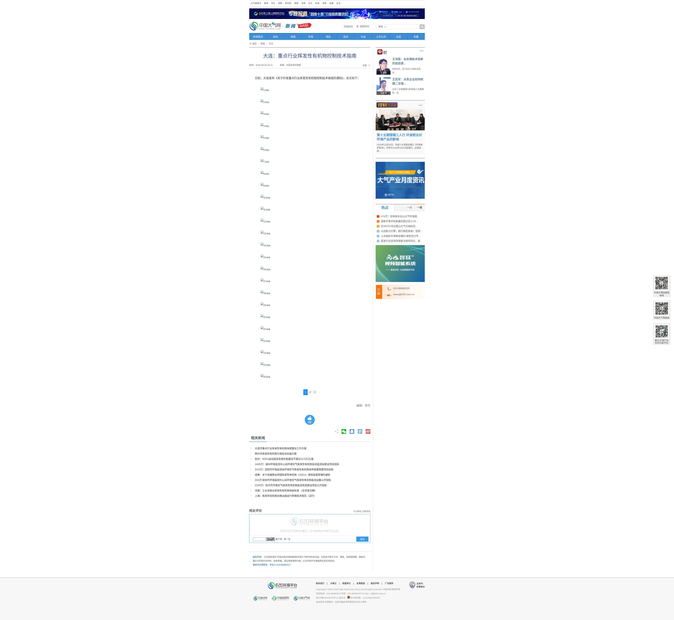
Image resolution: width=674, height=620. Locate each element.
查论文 (342, 598)
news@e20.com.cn (403, 294)
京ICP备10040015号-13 (327, 598)
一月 (409, 207)
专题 (416, 36)
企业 (338, 3)
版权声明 (375, 583)
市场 (310, 36)
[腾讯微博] (360, 430)
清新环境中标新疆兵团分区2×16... (399, 221)
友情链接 (360, 583)
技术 (345, 36)
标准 (317, 3)
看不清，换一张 (283, 539)
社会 (363, 36)
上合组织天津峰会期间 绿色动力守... (401, 236)
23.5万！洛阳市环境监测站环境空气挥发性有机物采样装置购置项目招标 (294, 469)
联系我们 (320, 583)
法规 (303, 3)
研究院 (288, 3)
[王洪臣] (383, 58)
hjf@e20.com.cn (378, 593)
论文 (310, 3)
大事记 (333, 583)
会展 (331, 3)
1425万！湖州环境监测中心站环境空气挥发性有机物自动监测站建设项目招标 (297, 464)
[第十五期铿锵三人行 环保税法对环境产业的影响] (400, 110)
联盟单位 (346, 583)
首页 (254, 44)
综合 (275, 36)
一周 (419, 207)
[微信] (344, 430)
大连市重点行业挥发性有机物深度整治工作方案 (280, 448)
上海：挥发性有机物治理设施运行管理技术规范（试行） (285, 495)
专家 (324, 3)
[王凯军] (383, 78)
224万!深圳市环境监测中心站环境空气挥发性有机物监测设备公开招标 (293, 480)
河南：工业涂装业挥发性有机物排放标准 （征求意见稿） (286, 490)
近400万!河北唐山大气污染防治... (399, 226)
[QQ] (352, 430)
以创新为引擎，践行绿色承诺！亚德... (401, 231)
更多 (421, 51)
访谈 (398, 36)
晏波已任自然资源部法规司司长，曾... (401, 240)
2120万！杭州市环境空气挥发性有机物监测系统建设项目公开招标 (291, 485)
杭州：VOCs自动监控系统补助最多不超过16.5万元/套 (284, 458)
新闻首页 (258, 36)
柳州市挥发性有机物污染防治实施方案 (276, 453)
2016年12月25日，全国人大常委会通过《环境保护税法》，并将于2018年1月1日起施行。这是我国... (399, 148)
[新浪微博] (368, 430)
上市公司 (381, 36)
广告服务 (389, 583)
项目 (328, 36)
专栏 (273, 3)
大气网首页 (256, 3)
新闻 (266, 3)
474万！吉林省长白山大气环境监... (400, 216)
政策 (296, 3)
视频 (280, 3)
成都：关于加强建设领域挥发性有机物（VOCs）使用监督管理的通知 (292, 474)
